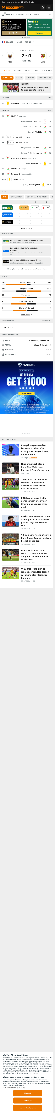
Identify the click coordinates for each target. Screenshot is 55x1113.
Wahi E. (38, 132)
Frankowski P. (27, 121)
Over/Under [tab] (16, 197)
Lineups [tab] (30, 78)
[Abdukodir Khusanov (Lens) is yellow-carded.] (45, 164)
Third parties (33, 1073)
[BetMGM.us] (7, 222)
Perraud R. (15, 174)
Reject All (27, 1100)
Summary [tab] (7, 78)
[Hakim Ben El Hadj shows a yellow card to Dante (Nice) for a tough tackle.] (9, 179)
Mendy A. (32, 158)
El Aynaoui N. (26, 148)
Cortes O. (37, 148)
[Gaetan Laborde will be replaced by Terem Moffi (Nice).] (8, 116)
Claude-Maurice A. (19, 158)
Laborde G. (24, 116)
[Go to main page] (15, 7)
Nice (10, 62)
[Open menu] (48, 7)
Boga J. (27, 142)
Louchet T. (15, 169)
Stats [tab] (19, 78)
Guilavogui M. (36, 153)
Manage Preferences (27, 1108)
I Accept (27, 1093)
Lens (43, 62)
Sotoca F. (25, 153)
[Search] (42, 7)
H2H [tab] (36, 70)
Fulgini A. (38, 121)
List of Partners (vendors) (14, 1088)
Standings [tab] (47, 70)
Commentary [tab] (44, 78)
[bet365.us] (7, 207)
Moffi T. (14, 116)
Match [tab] (7, 70)
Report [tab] (17, 70)
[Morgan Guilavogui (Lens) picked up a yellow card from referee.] (43, 185)
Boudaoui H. (26, 174)
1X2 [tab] (4, 197)
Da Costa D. (28, 127)
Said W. (31, 132)
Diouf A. (38, 127)
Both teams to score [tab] (37, 197)
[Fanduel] (7, 214)
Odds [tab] (27, 70)
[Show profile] (10, 56)
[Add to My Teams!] (2, 56)
